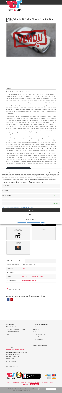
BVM (23, 276)
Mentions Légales (11, 326)
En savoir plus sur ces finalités (26, 207)
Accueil (9, 382)
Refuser (31, 214)
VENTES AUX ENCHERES (39, 334)
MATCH (34, 276)
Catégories (16, 382)
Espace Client (34, 384)
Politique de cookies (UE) (12, 331)
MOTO (34, 331)
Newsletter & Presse (34, 382)
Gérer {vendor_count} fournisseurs (11, 207)
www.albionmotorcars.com (29, 280)
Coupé (23, 268)
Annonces (23, 382)
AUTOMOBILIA (37, 336)
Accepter (31, 210)
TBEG (41, 276)
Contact (25, 384)
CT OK (29, 276)
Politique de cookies (22, 222)
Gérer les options (31, 219)
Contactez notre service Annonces (15, 349)
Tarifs (51, 382)
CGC (26, 276)
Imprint (42, 222)
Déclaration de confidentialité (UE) (15, 329)
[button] (59, 171)
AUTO (34, 326)
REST (37, 276)
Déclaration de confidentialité (33, 222)
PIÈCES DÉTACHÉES (38, 339)
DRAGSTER (36, 329)
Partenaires (45, 382)
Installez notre (33, 376)
